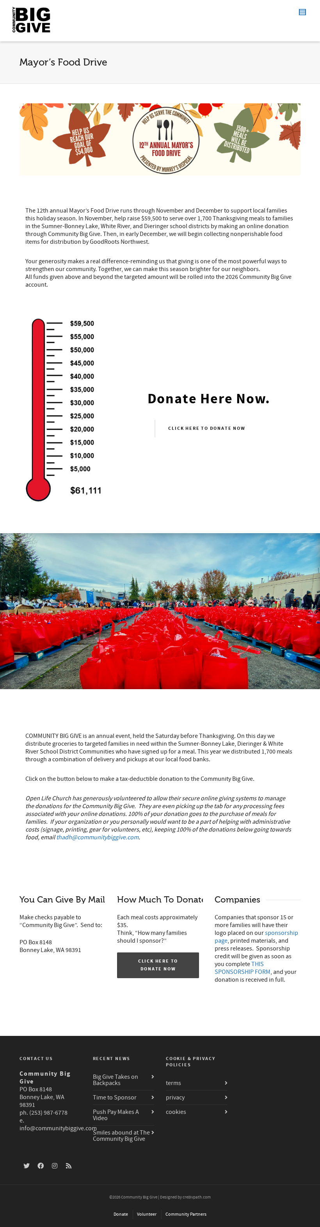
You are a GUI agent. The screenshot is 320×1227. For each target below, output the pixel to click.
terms (173, 1083)
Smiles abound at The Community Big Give (121, 1136)
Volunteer (146, 1214)
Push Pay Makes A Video (116, 1115)
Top (301, 1208)
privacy (175, 1097)
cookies (176, 1112)
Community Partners (185, 1214)
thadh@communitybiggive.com (97, 837)
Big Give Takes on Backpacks (115, 1080)
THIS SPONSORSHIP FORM (242, 968)
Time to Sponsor (115, 1097)
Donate (121, 1214)
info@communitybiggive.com (58, 1128)
